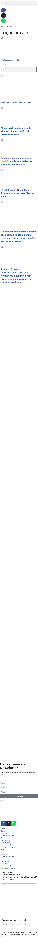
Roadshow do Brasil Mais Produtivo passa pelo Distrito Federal (17, 193)
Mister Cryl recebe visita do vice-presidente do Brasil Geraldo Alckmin (16, 131)
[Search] (36, 69)
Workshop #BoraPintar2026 (16, 102)
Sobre (3, 831)
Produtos (4, 833)
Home (3, 828)
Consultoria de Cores (7, 835)
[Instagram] (3, 15)
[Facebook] (3, 10)
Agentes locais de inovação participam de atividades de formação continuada (16, 161)
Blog (2, 838)
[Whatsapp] (3, 20)
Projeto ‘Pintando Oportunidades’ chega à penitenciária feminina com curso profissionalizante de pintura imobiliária (16, 276)
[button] (1, 64)
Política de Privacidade (8, 847)
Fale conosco (5, 840)
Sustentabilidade (6, 845)
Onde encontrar (6, 842)
